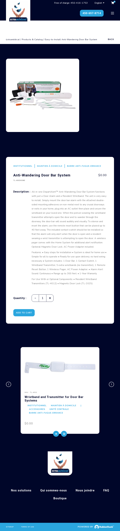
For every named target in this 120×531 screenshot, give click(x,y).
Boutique (60, 498)
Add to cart (24, 312)
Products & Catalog (32, 39)
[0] (112, 2)
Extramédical (13, 39)
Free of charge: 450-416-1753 (71, 3)
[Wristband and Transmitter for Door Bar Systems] (60, 367)
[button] (8, 384)
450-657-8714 (92, 13)
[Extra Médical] (18, 12)
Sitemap (10, 527)
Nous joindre (85, 490)
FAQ (106, 490)
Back (111, 39)
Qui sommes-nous (53, 490)
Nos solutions (21, 490)
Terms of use (27, 527)
